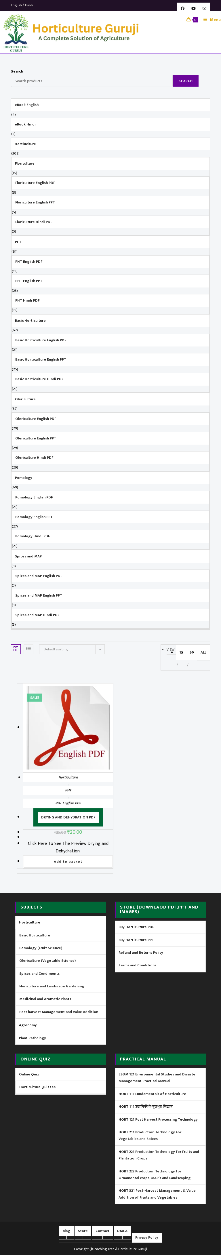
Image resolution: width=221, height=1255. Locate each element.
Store (83, 1231)
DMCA (122, 1231)
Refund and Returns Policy (141, 952)
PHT (68, 790)
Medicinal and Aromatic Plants (45, 999)
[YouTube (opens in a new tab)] (193, 8)
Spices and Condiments (39, 973)
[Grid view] (16, 649)
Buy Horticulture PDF (136, 927)
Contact (102, 1231)
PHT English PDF (68, 803)
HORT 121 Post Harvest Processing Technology (158, 1119)
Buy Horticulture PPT (136, 940)
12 (181, 652)
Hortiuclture (68, 777)
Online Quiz (29, 1074)
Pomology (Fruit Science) (40, 948)
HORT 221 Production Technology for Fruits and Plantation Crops (159, 1155)
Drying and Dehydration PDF (68, 817)
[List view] (28, 649)
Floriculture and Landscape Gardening (51, 986)
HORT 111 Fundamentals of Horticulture (152, 1094)
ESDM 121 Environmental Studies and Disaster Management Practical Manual (158, 1077)
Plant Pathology (32, 1038)
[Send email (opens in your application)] (204, 8)
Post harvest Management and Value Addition (58, 1012)
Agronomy (28, 1025)
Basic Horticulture (34, 935)
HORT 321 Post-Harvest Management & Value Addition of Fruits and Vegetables (157, 1193)
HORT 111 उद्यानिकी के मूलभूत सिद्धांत (146, 1106)
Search (17, 71)
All (203, 652)
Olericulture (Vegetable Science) (47, 960)
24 (192, 652)
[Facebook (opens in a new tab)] (182, 8)
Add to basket (68, 861)
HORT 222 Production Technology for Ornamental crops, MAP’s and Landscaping (154, 1174)
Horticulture (29, 922)
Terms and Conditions (137, 965)
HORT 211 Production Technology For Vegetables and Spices (150, 1135)
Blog (66, 1231)
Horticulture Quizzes (37, 1087)
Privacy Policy (146, 1237)
